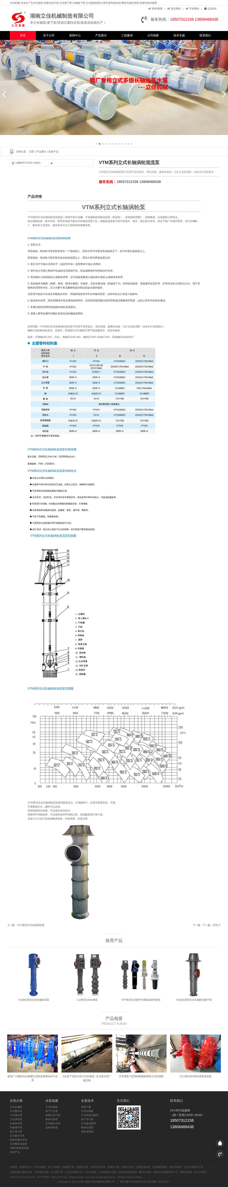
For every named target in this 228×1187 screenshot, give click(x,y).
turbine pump (76, 1177)
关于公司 (49, 35)
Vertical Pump (59, 1177)
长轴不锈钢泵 (143, 1167)
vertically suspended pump (100, 1177)
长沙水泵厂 (164, 1181)
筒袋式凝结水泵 (18, 1139)
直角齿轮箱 (51, 1127)
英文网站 (176, 8)
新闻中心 (75, 35)
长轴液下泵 (68, 1167)
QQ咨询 (212, 8)
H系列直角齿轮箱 (19, 1148)
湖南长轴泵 (186, 1172)
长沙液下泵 (57, 1172)
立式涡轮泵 (16, 1119)
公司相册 (153, 35)
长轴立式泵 (82, 1167)
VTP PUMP (43, 1177)
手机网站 (194, 8)
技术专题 (179, 35)
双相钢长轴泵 (159, 1167)
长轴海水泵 (25, 1167)
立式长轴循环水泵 (193, 1167)
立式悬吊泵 (16, 1111)
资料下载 (86, 1107)
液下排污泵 (16, 1131)
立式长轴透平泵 (73, 1172)
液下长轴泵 (54, 1167)
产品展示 (101, 35)
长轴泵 (13, 1167)
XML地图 (151, 1181)
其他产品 (53, 151)
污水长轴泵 (90, 1172)
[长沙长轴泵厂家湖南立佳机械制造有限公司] (19, 19)
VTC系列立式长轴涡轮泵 (31, 925)
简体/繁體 (157, 8)
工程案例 (127, 35)
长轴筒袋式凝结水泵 (21, 1172)
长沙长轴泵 (200, 1172)
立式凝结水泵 (52, 1123)
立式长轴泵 (16, 1107)
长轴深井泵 (16, 1123)
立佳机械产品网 (107, 1172)
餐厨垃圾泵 (51, 1119)
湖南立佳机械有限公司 (165, 1172)
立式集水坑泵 (17, 1135)
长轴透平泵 (16, 1127)
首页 (23, 35)
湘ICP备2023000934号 (133, 1181)
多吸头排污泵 (52, 1115)
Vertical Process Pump (22, 1177)
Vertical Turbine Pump (129, 1177)
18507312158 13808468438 (194, 19)
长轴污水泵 (127, 1167)
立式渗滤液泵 (88, 1123)
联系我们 (205, 35)
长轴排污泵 (113, 1167)
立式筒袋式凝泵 (90, 1115)
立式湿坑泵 (16, 1115)
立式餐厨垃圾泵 (18, 1143)
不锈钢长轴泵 (41, 1172)
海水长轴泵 (175, 1167)
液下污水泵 (51, 1111)
